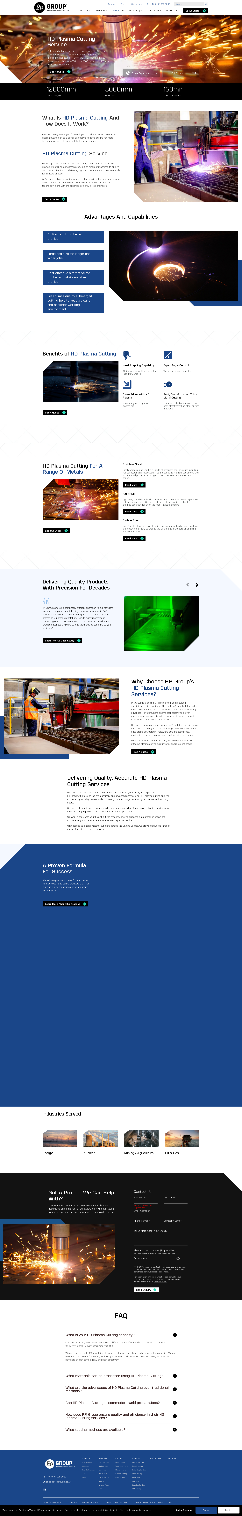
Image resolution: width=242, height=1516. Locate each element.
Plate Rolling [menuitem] (137, 1474)
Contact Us (171, 1458)
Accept (206, 1510)
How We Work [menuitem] (87, 1462)
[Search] (206, 4)
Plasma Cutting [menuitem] (121, 1474)
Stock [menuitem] (123, 4)
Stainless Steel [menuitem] (104, 1462)
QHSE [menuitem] (84, 1474)
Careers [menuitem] (112, 4)
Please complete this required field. (143, 1206)
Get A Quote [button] (57, 71)
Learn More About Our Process (62, 904)
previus (187, 584)
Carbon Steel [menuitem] (103, 1466)
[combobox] (191, 4)
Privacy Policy (160, 1282)
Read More (131, 485)
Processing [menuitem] (134, 10)
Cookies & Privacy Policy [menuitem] (53, 1503)
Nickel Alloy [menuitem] (103, 1474)
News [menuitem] (84, 1477)
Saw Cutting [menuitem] (120, 1477)
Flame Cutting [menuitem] (120, 1470)
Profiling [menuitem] (117, 10)
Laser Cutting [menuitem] (120, 1462)
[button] (121, 1337)
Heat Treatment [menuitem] (138, 1462)
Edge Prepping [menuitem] (137, 1466)
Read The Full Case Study (59, 640)
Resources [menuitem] (172, 10)
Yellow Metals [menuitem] (104, 1477)
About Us (86, 1458)
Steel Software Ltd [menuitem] (88, 1470)
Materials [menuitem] (100, 10)
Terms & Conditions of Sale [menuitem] (116, 1503)
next (197, 584)
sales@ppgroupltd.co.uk (60, 1482)
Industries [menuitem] (85, 1466)
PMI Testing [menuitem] (136, 1489)
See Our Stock (53, 531)
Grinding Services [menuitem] (138, 1485)
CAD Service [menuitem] (136, 1481)
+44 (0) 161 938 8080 (56, 1477)
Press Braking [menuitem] (137, 1477)
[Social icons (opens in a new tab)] (44, 1490)
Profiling (119, 1458)
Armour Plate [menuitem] (104, 1485)
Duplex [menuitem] (101, 1481)
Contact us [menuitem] (136, 4)
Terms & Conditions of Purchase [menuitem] (84, 1503)
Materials (103, 1458)
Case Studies (155, 1458)
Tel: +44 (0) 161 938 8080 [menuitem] (158, 4)
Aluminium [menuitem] (103, 1470)
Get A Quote (193, 11)
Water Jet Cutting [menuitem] (121, 1466)
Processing (137, 1458)
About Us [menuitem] (84, 10)
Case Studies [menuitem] (155, 10)
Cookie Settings (183, 1510)
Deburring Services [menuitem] (139, 1470)
